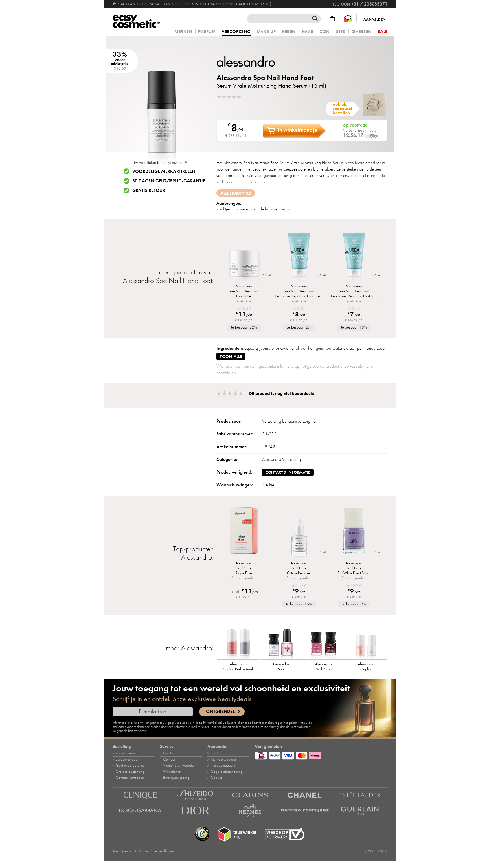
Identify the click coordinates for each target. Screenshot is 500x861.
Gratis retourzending (130, 771)
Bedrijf (215, 753)
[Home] (115, 4)
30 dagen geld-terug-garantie (168, 181)
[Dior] (195, 810)
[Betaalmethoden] (321, 755)
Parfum (207, 32)
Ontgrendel (220, 712)
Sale (382, 32)
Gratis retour (148, 190)
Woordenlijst (172, 771)
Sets (340, 32)
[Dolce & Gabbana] (140, 810)
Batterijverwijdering (176, 777)
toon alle (231, 356)
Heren (289, 32)
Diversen (361, 32)
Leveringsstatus (173, 753)
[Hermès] (250, 810)
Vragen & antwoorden (179, 765)
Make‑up (266, 32)
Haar (308, 32)
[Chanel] (304, 795)
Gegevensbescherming (227, 771)
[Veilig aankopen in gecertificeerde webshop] (284, 834)
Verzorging (236, 32)
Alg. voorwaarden (224, 759)
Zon (325, 32)
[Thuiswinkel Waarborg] (348, 18)
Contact (169, 759)
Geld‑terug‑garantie (130, 765)
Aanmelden (374, 19)
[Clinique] (140, 795)
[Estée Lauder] (359, 795)
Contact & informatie (288, 472)
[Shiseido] (195, 795)
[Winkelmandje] (332, 18)
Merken (183, 32)
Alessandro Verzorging (281, 459)
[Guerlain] (359, 810)
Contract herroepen (130, 777)
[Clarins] (250, 795)
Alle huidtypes (235, 193)
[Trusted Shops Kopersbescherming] (202, 834)
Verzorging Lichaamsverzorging (289, 421)
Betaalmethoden (127, 759)
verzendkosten (164, 851)
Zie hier (268, 485)
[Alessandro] (251, 61)
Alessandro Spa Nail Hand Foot (265, 77)
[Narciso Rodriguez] (304, 810)
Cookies (216, 777)
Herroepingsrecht (223, 765)
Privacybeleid (212, 723)
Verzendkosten (126, 753)
